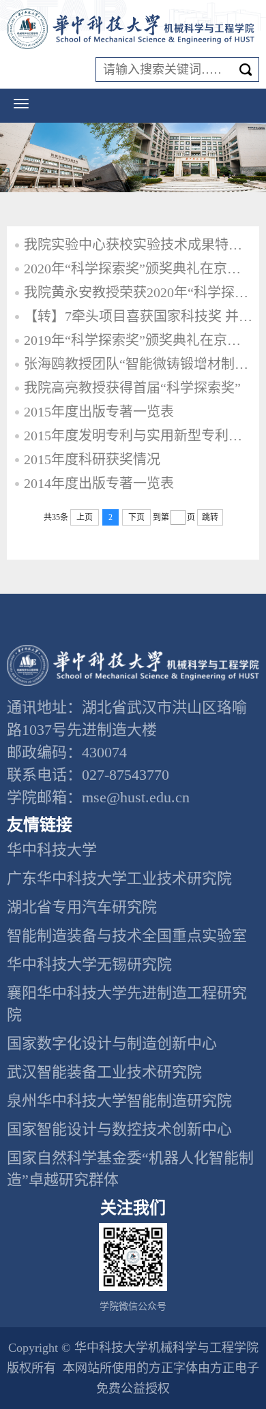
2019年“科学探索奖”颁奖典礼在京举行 (138, 340)
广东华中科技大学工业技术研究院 (119, 878)
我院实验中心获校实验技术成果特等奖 (138, 244)
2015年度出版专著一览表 (99, 411)
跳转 (210, 517)
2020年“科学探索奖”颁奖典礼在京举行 (138, 268)
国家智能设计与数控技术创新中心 (119, 1129)
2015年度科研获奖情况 (92, 459)
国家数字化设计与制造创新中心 (112, 1043)
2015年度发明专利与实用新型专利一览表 (138, 435)
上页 (84, 517)
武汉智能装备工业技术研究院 (104, 1071)
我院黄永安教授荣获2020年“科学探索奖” (138, 292)
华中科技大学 (52, 849)
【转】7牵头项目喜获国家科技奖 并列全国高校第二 (138, 316)
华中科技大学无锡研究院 (89, 964)
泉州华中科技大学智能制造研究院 (119, 1100)
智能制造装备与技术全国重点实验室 (127, 935)
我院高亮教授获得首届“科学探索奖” (132, 387)
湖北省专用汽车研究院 (82, 906)
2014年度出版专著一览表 (99, 483)
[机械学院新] (133, 29)
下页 (136, 517)
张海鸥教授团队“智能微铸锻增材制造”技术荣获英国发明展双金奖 (138, 364)
